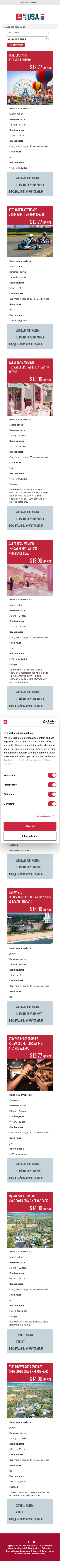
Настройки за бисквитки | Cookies (23, 1551)
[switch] (52, 784)
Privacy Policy (38, 1553)
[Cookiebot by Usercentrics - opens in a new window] (43, 722)
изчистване (16, 45)
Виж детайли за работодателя (27, 191)
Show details (43, 816)
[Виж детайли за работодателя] (31, 87)
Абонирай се (34, 1548)
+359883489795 (30, 2)
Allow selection (30, 836)
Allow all (30, 826)
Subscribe (46, 1548)
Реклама (47, 1545)
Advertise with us (16, 1548)
